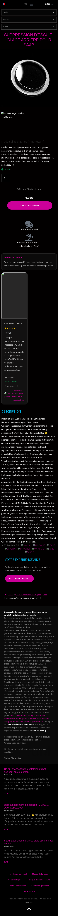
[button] (31, 4)
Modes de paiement (18, 874)
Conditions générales (40, 886)
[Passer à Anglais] (26, 545)
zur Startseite (29, 891)
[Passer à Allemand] (39, 545)
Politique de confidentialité (39, 880)
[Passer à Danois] (29, 552)
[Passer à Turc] (50, 549)
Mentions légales (15, 880)
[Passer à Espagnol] (24, 549)
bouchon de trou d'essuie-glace (28, 595)
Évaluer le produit (19, 578)
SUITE (6, 794)
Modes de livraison (40, 874)
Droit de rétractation (17, 886)
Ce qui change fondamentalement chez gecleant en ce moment (25, 770)
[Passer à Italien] (51, 545)
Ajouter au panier (30, 205)
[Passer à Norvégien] (38, 549)
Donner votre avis (13, 257)
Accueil (10, 595)
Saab (45, 595)
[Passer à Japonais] (11, 549)
